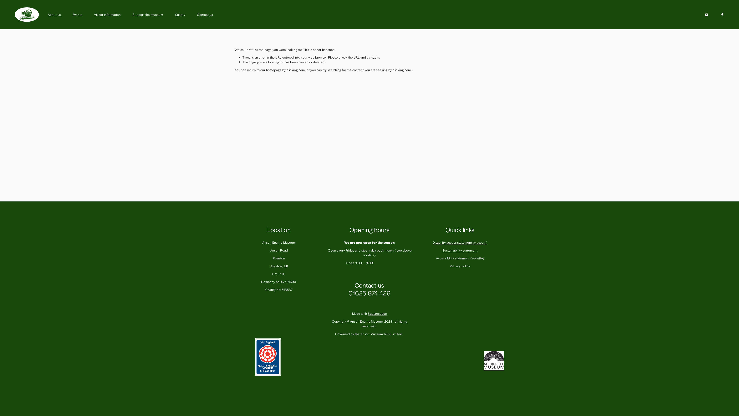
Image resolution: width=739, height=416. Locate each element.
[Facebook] (722, 15)
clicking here (296, 70)
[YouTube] (707, 15)
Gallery (180, 14)
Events (77, 14)
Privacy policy (460, 266)
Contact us (205, 14)
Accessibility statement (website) (460, 258)
